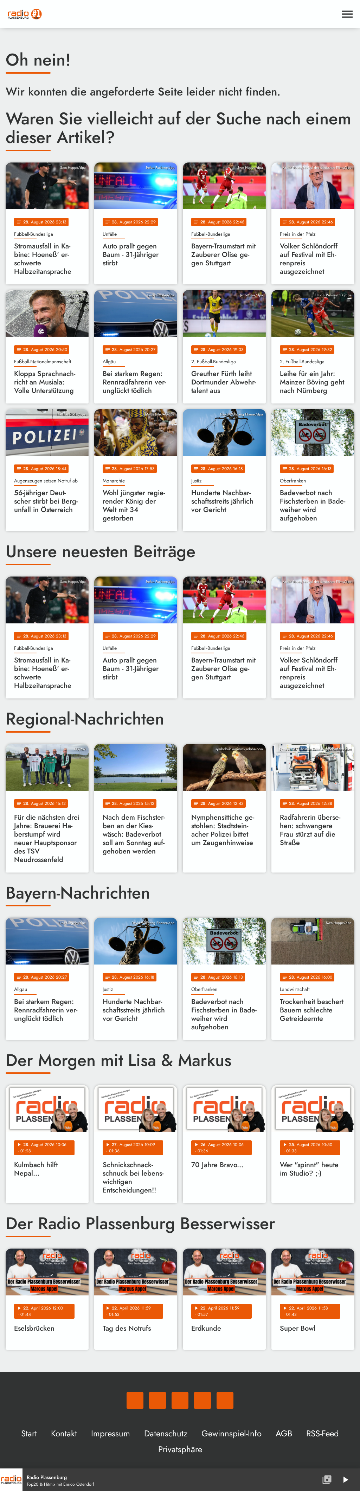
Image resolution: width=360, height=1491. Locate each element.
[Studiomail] (202, 1400)
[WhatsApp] (135, 1400)
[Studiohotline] (225, 1400)
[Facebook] (157, 1400)
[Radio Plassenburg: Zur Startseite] (172, 14)
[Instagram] (180, 1400)
